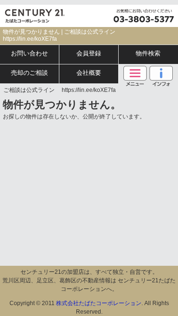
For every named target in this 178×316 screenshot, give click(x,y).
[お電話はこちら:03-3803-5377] (142, 16)
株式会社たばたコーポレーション (98, 303)
